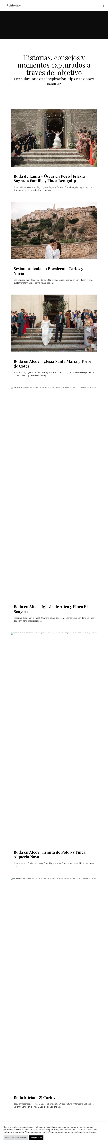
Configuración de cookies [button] (15, 1138)
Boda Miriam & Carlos (34, 1097)
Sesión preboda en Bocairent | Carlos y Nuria (48, 271)
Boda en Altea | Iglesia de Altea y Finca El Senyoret (51, 609)
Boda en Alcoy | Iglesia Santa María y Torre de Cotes (52, 364)
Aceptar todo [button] (36, 1138)
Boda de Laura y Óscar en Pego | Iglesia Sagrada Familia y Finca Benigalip (49, 178)
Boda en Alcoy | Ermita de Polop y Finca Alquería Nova (50, 854)
